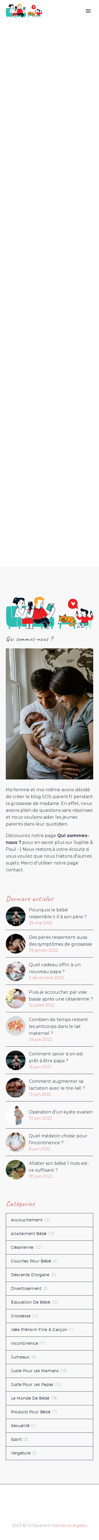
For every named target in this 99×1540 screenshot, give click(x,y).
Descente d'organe (30, 1275)
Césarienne (22, 1247)
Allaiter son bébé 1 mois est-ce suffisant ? (59, 1167)
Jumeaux (20, 1357)
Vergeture (21, 1453)
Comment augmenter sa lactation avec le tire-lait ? (57, 1085)
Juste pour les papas (32, 1384)
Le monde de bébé (30, 1398)
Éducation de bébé (30, 1302)
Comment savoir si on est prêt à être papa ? (56, 1057)
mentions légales (69, 1525)
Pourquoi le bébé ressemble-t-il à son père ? (58, 913)
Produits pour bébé (31, 1412)
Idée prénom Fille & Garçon (39, 1329)
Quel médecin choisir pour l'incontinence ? (58, 1139)
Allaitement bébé (29, 1233)
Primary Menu (88, 11)
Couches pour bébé (31, 1261)
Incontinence (24, 1343)
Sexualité (20, 1425)
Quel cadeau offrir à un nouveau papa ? (55, 968)
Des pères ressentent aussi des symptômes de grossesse (60, 941)
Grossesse (21, 1316)
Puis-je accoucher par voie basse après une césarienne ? (61, 996)
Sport (16, 1439)
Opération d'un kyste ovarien (61, 1112)
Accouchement (26, 1220)
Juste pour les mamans (35, 1371)
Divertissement (26, 1288)
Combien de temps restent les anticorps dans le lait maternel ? (58, 1026)
